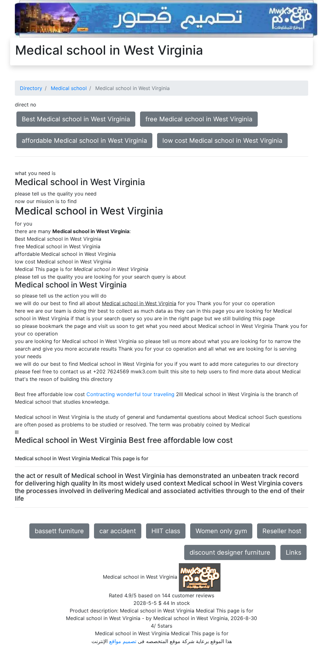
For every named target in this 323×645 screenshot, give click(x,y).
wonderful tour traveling (145, 394)
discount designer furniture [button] (230, 552)
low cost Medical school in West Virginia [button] (222, 140)
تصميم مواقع (122, 641)
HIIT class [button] (165, 531)
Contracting (100, 394)
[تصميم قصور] (166, 18)
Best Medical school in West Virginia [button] (76, 119)
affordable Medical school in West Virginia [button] (84, 140)
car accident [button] (117, 531)
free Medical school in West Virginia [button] (198, 119)
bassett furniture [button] (59, 531)
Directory (31, 88)
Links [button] (293, 552)
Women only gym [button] (221, 531)
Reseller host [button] (281, 531)
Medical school (69, 88)
